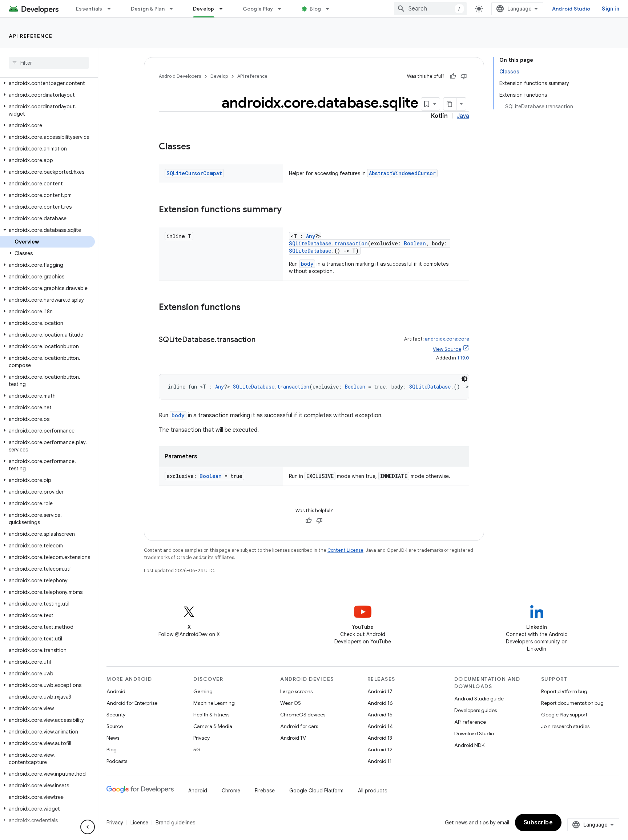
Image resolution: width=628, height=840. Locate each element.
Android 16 (380, 703)
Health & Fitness (211, 714)
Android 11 (379, 761)
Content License (345, 550)
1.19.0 (463, 358)
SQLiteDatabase (310, 243)
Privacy (201, 738)
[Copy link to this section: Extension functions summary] (289, 210)
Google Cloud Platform (316, 790)
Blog (315, 8)
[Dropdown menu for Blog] (331, 8)
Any (310, 236)
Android (115, 691)
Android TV (293, 738)
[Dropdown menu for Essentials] (112, 8)
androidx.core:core (447, 339)
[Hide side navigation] (87, 827)
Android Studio (571, 8)
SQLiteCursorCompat (194, 173)
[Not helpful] (463, 76)
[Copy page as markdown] (449, 104)
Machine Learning (214, 703)
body (307, 263)
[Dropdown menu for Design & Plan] (174, 8)
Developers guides (475, 710)
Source (114, 726)
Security (115, 714)
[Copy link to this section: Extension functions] (248, 308)
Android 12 (379, 749)
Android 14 (380, 726)
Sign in (610, 8)
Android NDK (469, 745)
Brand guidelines (175, 822)
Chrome (231, 790)
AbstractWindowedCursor (402, 173)
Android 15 (379, 714)
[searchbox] (49, 63)
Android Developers (180, 76)
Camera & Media (212, 726)
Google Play (258, 8)
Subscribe (538, 822)
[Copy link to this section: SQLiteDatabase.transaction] (262, 340)
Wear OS (290, 703)
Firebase (265, 790)
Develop (203, 8)
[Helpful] (452, 76)
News (112, 738)
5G (197, 749)
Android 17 (379, 691)
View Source (447, 349)
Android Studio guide (479, 698)
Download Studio (474, 733)
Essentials (89, 8)
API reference (31, 36)
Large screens (296, 691)
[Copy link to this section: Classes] (197, 147)
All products (372, 790)
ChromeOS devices (302, 714)
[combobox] (430, 8)
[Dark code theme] (464, 378)
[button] (47, 83)
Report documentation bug (572, 703)
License (139, 822)
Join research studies (565, 726)
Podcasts (116, 761)
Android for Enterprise (131, 703)
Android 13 (379, 738)
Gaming (203, 691)
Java (463, 116)
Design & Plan (148, 8)
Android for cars (299, 726)
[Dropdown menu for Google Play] (283, 8)
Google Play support (564, 714)
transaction (351, 243)
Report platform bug (564, 691)
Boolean (415, 243)
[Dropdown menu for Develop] (224, 8)
